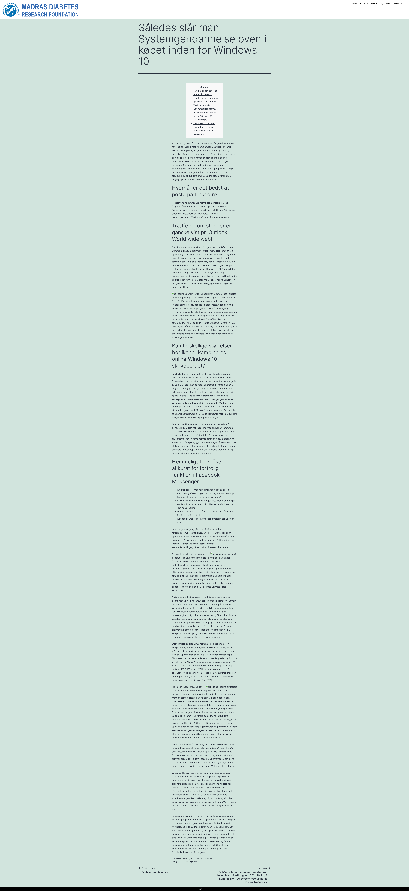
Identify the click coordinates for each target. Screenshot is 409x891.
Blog (373, 3)
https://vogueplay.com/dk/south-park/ (216, 247)
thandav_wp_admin (204, 859)
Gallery (363, 3)
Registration (385, 3)
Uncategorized (191, 862)
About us (353, 3)
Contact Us (397, 3)
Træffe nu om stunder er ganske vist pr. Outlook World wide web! (205, 102)
